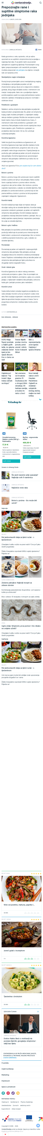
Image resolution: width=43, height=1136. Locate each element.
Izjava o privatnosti (8, 1087)
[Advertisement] (21, 779)
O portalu (5, 1063)
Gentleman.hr (14, 1102)
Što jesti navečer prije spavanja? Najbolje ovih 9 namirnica (25, 476)
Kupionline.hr (6, 1109)
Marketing (5, 1075)
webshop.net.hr (25, 1105)
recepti (4, 534)
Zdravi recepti (16, 1109)
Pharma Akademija (27, 1102)
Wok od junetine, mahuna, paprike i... (19, 905)
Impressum (6, 1081)
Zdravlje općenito (15, 50)
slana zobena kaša (8, 580)
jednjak (15, 317)
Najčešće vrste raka (20, 487)
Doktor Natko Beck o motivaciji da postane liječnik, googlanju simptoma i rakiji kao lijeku (20, 1041)
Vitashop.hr (5, 1102)
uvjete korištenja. (10, 1058)
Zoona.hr (16, 1105)
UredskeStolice (6, 1105)
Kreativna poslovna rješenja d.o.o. (12, 1131)
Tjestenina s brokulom (13, 996)
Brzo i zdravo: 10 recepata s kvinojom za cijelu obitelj (20, 597)
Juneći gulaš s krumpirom (14, 950)
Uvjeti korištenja (7, 1069)
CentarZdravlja (21, 3)
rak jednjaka (20, 70)
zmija (3, 623)
